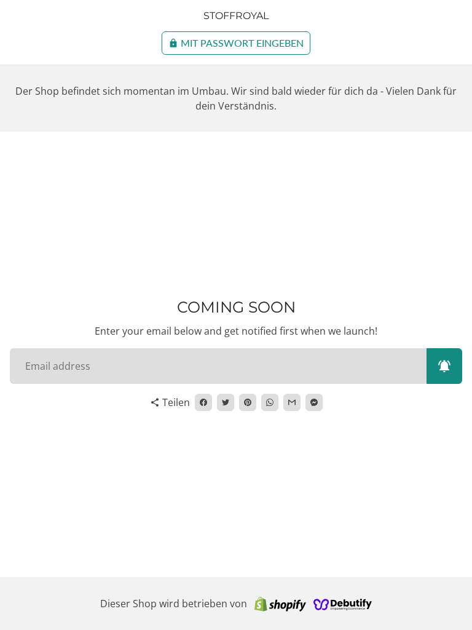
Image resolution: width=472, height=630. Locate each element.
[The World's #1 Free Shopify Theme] (342, 604)
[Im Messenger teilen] (314, 402)
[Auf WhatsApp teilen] (269, 402)
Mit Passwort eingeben (236, 43)
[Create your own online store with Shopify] (280, 604)
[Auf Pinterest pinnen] (247, 402)
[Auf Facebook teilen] (203, 402)
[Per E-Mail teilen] (292, 402)
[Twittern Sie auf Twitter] (225, 402)
